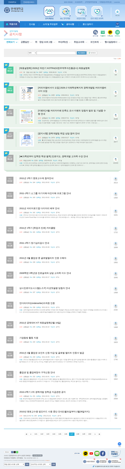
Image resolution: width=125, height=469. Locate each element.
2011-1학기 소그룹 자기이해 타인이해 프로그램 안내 (45, 193)
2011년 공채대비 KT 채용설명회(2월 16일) (40, 323)
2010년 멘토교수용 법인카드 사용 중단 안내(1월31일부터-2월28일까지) (54, 411)
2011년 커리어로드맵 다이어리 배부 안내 (39, 208)
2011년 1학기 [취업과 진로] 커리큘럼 (37, 228)
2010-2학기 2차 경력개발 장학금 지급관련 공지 (42, 392)
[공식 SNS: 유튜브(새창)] (91, 453)
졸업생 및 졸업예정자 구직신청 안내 (37, 372)
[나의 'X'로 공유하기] (15, 452)
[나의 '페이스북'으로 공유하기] (12, 452)
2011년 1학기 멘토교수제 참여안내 (36, 178)
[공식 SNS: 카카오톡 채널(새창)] (85, 453)
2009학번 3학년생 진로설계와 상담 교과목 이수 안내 (45, 273)
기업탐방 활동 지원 (28, 338)
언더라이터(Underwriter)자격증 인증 (37, 303)
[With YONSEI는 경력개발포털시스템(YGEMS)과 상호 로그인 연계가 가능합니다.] (89, 461)
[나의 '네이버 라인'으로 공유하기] (17, 452)
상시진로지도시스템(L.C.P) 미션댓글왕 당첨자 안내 (44, 288)
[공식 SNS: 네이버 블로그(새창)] (97, 453)
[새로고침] (92, 53)
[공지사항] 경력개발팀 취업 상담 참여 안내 (59, 133)
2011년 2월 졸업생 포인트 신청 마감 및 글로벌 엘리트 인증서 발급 (51, 353)
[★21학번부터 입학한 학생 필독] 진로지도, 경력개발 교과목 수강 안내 (53, 156)
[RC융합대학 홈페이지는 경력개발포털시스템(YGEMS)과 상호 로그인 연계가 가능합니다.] (101, 461)
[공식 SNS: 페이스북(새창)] (102, 453)
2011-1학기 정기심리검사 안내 (34, 243)
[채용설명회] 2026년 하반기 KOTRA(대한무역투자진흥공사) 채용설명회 (54, 68)
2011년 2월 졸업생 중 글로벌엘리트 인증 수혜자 (42, 258)
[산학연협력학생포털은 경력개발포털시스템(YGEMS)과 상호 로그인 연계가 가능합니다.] (114, 461)
